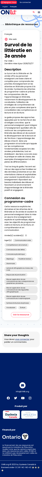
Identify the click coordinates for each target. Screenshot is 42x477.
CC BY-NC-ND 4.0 (23, 467)
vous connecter (22, 339)
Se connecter (25, 2)
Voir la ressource (21, 314)
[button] (33, 12)
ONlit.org (5, 464)
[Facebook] (8, 398)
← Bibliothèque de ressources (20, 24)
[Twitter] (15, 398)
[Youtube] (23, 398)
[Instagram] (30, 398)
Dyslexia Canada (26, 464)
